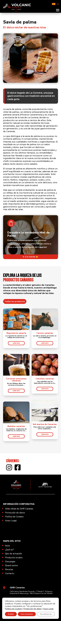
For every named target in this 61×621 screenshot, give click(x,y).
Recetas (9, 569)
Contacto (9, 573)
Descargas (10, 561)
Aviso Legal (11, 520)
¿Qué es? (9, 549)
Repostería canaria (16, 333)
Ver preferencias (46, 614)
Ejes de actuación (13, 553)
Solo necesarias (27, 614)
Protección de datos (15, 512)
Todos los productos (15, 301)
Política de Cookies (14, 516)
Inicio (7, 545)
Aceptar (11, 614)
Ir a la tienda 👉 (30, 256)
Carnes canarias (44, 333)
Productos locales (14, 557)
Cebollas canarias (45, 378)
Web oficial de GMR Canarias (19, 508)
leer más (16, 343)
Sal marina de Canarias (45, 424)
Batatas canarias (16, 426)
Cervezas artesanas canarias (16, 379)
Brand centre (11, 565)
